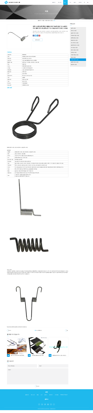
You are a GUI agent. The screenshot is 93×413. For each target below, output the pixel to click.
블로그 (75, 2)
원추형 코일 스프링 (74, 37)
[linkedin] (42, 404)
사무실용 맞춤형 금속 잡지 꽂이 (38, 355)
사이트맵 (56, 394)
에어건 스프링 (73, 30)
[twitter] (45, 404)
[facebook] (39, 404)
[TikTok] (54, 404)
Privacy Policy (64, 394)
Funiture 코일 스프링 (75, 35)
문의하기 (80, 2)
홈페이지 (53, 2)
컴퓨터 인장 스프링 (74, 62)
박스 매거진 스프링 (74, 42)
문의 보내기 (37, 39)
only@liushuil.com (52, 408)
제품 (64, 2)
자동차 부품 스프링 (74, 54)
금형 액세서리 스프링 (75, 45)
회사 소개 (59, 2)
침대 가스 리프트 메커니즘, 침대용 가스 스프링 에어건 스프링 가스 (18, 356)
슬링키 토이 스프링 (74, 33)
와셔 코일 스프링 (74, 47)
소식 (70, 2)
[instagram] (51, 404)
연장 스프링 (73, 57)
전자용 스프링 (73, 52)
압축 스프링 (73, 28)
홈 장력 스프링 (74, 64)
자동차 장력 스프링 (48, 20)
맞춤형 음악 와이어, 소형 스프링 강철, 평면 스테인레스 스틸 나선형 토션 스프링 (59, 356)
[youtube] (48, 404)
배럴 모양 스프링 (74, 40)
